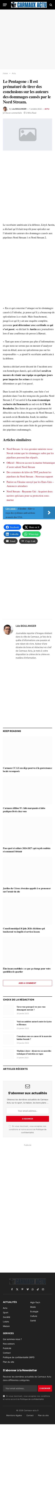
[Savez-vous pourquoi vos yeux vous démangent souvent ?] (8, 1010)
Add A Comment (27, 983)
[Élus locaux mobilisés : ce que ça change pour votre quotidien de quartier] (27, 950)
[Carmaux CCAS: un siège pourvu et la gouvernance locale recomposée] (27, 750)
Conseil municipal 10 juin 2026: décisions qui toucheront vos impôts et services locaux (24, 930)
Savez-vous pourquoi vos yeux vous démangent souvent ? (31, 1008)
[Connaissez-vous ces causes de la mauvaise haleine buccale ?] (8, 1039)
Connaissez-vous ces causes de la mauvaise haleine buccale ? (34, 1038)
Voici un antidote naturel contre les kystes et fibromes (34, 1023)
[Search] (50, 4)
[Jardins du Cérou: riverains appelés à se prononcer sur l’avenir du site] (27, 870)
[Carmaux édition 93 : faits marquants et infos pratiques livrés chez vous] (27, 790)
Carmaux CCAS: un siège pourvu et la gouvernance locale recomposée (27, 769)
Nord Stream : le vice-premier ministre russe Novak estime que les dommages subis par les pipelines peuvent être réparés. (30, 453)
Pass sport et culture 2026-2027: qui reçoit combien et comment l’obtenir (26, 849)
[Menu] (5, 4)
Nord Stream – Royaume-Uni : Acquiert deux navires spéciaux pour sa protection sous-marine (30, 496)
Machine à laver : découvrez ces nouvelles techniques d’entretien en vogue (34, 1052)
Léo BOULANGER (19, 109)
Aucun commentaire (13, 113)
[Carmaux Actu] (29, 5)
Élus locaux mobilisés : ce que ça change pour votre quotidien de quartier (27, 970)
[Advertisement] (27, 39)
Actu (47, 109)
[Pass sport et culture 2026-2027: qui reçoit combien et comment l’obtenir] (27, 830)
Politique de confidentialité (32, 1399)
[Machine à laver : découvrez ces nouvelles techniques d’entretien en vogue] (8, 1054)
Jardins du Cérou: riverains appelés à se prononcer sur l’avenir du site (27, 890)
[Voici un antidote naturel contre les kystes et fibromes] (8, 1025)
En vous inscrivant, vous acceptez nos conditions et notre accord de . (27, 1129)
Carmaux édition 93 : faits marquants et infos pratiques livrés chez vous (24, 809)
